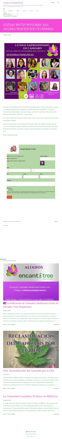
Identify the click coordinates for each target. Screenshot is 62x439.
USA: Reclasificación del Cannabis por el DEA (28, 370)
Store (37, 10)
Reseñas (17, 10)
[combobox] (47, 159)
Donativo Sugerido (43, 156)
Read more (56, 324)
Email (43, 174)
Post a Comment (11, 324)
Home (4, 10)
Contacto (24, 10)
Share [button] (55, 221)
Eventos (31, 10)
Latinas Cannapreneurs (13, 2)
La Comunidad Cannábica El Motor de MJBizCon (30, 396)
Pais (9, 174)
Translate (14, 16)
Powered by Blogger (31, 431)
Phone (26, 174)
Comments (9, 180)
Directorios (11, 10)
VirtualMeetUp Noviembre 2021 (14, 221)
